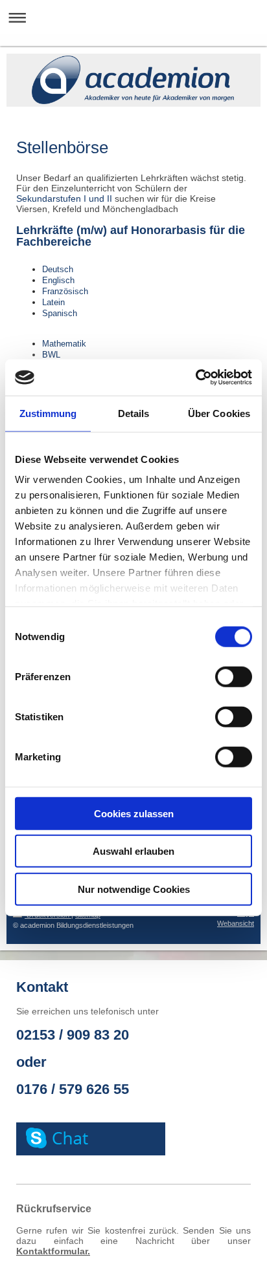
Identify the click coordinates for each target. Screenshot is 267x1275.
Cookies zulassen (134, 813)
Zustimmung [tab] (48, 412)
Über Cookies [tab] (219, 412)
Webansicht (235, 923)
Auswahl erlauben (133, 851)
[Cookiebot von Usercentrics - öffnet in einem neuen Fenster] (195, 377)
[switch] (233, 676)
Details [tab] (134, 412)
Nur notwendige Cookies (134, 888)
